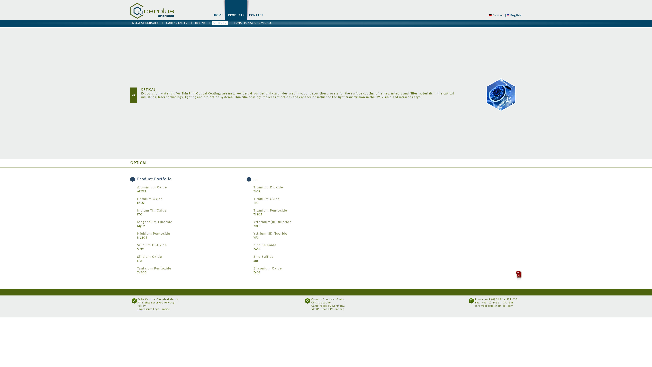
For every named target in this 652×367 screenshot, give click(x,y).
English (515, 15)
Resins (200, 23)
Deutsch (498, 15)
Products (236, 15)
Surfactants (176, 23)
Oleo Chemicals (145, 23)
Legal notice (161, 309)
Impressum (145, 309)
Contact (256, 15)
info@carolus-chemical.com (494, 306)
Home (218, 15)
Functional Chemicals (253, 23)
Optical (219, 23)
